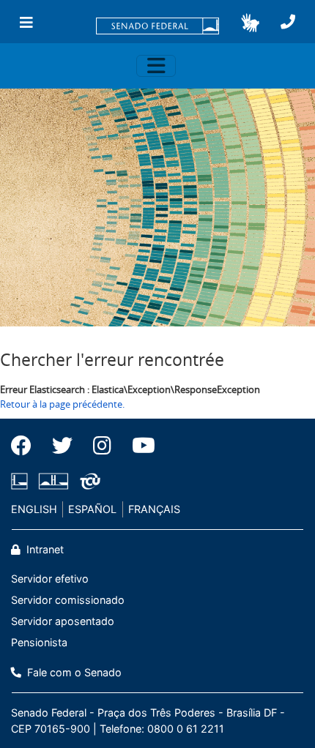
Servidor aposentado (62, 621)
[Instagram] (102, 445)
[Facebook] (26, 445)
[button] (250, 22)
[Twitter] (62, 445)
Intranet (43, 549)
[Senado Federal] (157, 27)
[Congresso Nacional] (53, 481)
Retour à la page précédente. (62, 404)
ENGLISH (34, 509)
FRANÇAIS (154, 509)
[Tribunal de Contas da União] (87, 481)
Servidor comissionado (68, 600)
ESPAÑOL (92, 509)
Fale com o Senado (73, 672)
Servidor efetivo (50, 578)
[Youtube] (138, 445)
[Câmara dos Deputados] (22, 481)
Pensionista (39, 642)
